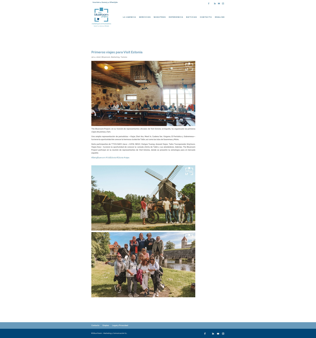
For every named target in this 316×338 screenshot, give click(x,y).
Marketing (115, 57)
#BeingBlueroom (98, 158)
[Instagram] (223, 4)
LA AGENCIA (129, 17)
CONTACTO (206, 17)
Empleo (106, 325)
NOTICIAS (191, 17)
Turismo (124, 57)
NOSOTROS (160, 17)
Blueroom (106, 57)
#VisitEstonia (111, 158)
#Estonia (119, 158)
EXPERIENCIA (176, 17)
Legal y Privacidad (120, 325)
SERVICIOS (145, 17)
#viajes (126, 158)
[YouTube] (219, 4)
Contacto (95, 325)
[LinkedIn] (215, 4)
